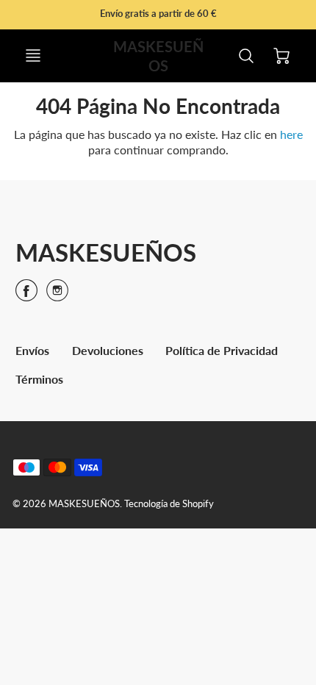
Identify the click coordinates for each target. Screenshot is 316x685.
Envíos (32, 350)
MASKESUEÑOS (105, 252)
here (291, 134)
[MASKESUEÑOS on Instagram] (57, 295)
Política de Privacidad (221, 350)
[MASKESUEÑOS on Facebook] (26, 295)
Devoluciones (107, 350)
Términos (39, 379)
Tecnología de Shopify (169, 503)
